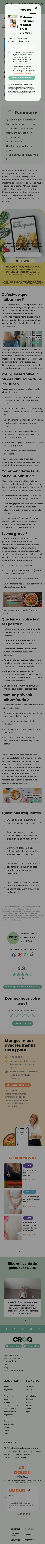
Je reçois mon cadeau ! (21, 77)
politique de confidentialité (22, 74)
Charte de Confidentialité (16, 94)
